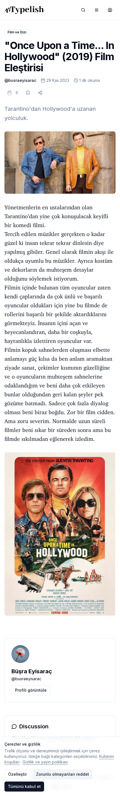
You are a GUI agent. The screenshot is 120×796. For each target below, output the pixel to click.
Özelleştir (17, 774)
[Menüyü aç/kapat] (96, 10)
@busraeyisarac (20, 80)
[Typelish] (24, 10)
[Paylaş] (40, 93)
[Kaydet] (27, 93)
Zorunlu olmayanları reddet (62, 774)
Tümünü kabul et (24, 786)
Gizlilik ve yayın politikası (45, 762)
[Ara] (83, 10)
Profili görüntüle (31, 690)
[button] (17, 92)
